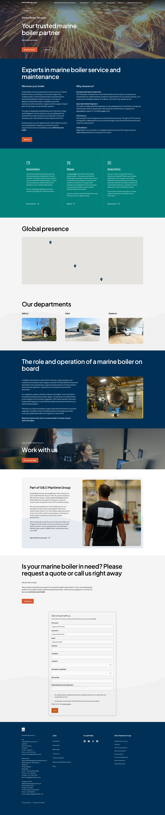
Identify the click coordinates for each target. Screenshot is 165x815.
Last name (55, 630)
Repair (70, 169)
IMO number (55, 677)
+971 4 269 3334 (32, 775)
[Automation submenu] (89, 2)
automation (80, 111)
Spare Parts (114, 169)
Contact (26, 10)
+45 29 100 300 (31, 752)
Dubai (67, 313)
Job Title (54, 646)
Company (54, 653)
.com (41, 794)
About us (27, 139)
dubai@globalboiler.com (33, 777)
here (32, 420)
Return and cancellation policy (62, 762)
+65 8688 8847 (30, 792)
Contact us (47, 49)
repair (103, 111)
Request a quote (29, 49)
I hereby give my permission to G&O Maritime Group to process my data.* (77, 701)
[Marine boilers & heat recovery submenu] (76, 2)
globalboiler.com (36, 754)
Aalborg (25, 313)
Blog (54, 766)
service (27, 754)
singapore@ (29, 794)
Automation (33, 169)
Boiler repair (56, 749)
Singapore (113, 313)
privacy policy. (66, 704)
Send (55, 710)
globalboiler (36, 794)
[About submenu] (123, 2)
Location (54, 661)
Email (53, 638)
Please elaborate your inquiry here (62, 685)
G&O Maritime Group (38, 538)
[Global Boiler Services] (29, 3)
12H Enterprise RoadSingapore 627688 (31, 786)
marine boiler (72, 174)
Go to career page (30, 460)
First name (55, 623)
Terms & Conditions (58, 758)
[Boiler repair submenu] (102, 2)
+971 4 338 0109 (31, 773)
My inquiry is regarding (58, 669)
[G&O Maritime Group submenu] (142, 2)
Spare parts (112, 204)
